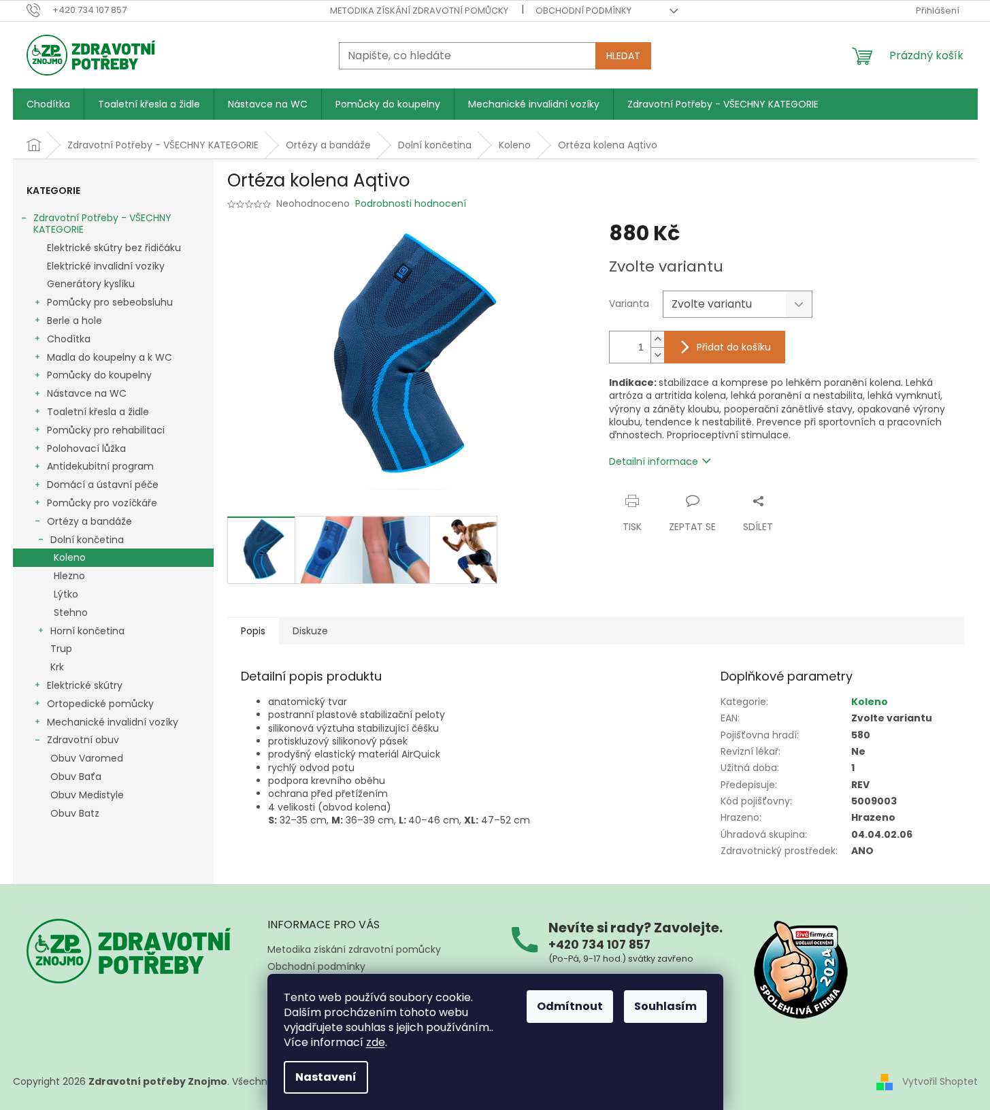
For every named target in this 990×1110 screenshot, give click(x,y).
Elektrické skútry (84, 685)
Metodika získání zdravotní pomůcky (419, 10)
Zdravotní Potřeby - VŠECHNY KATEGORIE (102, 223)
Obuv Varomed (86, 758)
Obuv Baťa (75, 776)
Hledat (623, 56)
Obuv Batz (74, 813)
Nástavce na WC (87, 393)
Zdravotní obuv (83, 740)
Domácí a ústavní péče (103, 484)
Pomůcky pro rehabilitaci (106, 430)
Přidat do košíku (734, 347)
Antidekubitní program (100, 466)
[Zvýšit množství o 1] (657, 339)
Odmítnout (570, 1006)
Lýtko (66, 594)
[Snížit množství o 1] (657, 355)
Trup (61, 648)
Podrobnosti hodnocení (410, 203)
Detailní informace (653, 461)
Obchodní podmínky (583, 10)
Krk (57, 667)
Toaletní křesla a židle (98, 412)
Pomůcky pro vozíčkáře (102, 503)
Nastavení (326, 1077)
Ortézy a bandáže (89, 521)
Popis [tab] (253, 631)
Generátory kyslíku (91, 284)
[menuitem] (48, 104)
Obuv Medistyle (87, 795)
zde (375, 1042)
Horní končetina (87, 631)
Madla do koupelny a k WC (109, 357)
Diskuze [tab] (310, 631)
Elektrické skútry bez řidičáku (114, 248)
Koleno (70, 557)
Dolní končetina (87, 539)
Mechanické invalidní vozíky (112, 722)
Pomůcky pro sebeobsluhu (110, 302)
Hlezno (69, 576)
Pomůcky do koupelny (99, 375)
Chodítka (68, 339)
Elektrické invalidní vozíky (106, 266)
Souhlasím (665, 1006)
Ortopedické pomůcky (100, 704)
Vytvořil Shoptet (940, 1081)
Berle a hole (74, 320)
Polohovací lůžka (86, 448)
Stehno (71, 612)
